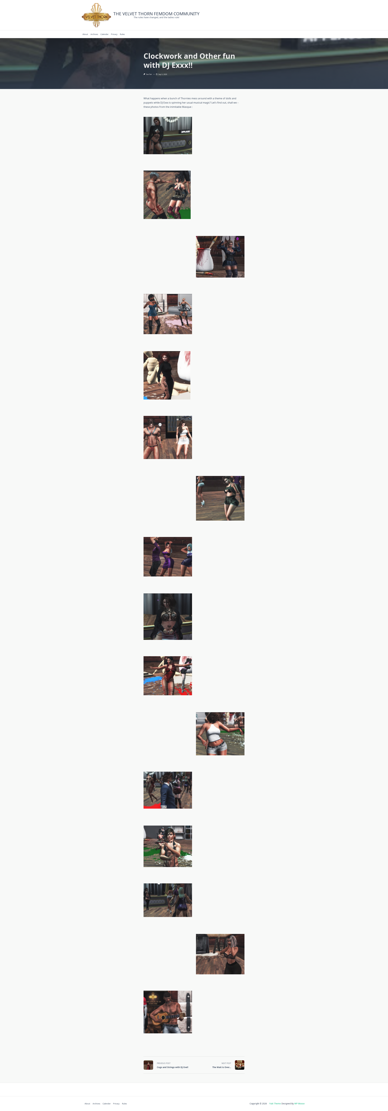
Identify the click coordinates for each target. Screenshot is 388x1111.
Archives (94, 34)
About (85, 34)
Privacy (114, 34)
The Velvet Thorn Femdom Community (156, 13)
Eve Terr (149, 74)
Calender (104, 34)
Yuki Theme (275, 1103)
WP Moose (299, 1103)
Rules (122, 34)
